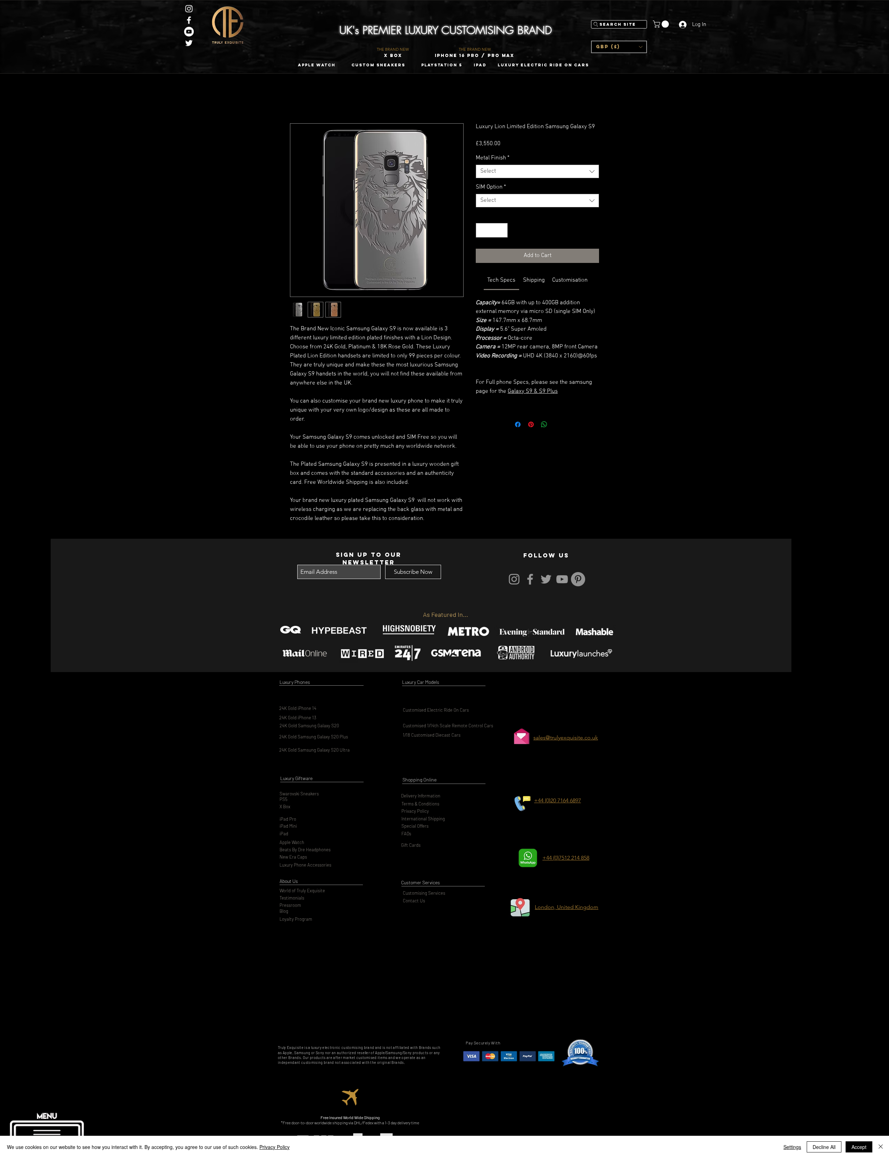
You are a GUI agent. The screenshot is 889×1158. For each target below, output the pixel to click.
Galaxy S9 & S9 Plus (533, 391)
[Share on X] (557, 424)
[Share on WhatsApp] (544, 424)
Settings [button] (792, 1146)
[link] (501, 280)
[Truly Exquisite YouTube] (189, 31)
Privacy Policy (415, 811)
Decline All (824, 1146)
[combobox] (537, 171)
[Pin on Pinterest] (531, 424)
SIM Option (491, 187)
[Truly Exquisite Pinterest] (578, 579)
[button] (619, 47)
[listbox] (619, 47)
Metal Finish (492, 158)
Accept (858, 1146)
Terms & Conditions (420, 804)
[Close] (880, 1146)
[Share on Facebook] (518, 424)
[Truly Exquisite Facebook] (189, 20)
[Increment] (502, 230)
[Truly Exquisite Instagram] (514, 579)
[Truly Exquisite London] (189, 9)
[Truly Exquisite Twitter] (189, 43)
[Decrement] (482, 230)
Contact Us (414, 900)
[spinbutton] (492, 230)
